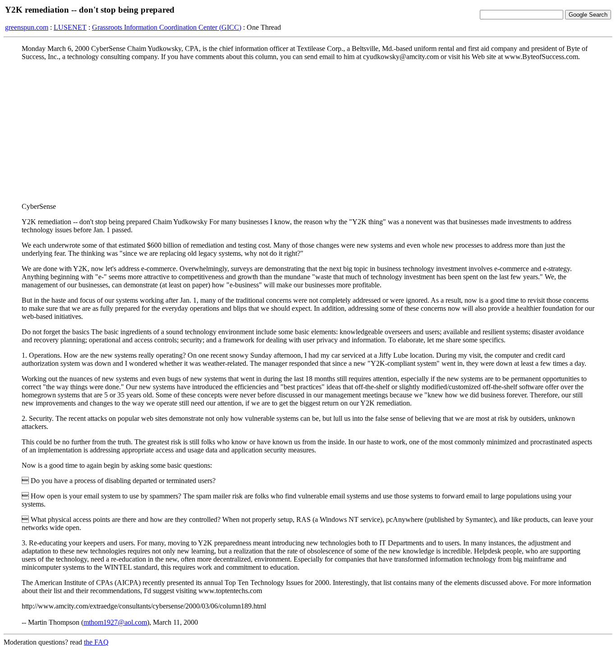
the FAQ (96, 642)
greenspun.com (26, 27)
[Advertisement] (308, 131)
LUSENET (70, 27)
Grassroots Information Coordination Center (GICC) (166, 27)
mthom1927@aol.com (115, 622)
